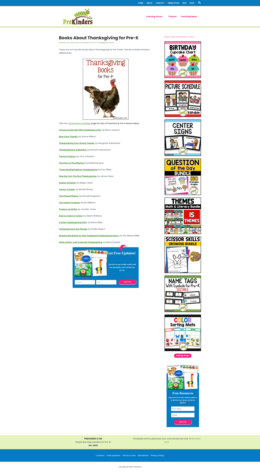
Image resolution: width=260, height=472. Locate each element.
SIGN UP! (127, 282)
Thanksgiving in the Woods (73, 229)
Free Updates (113, 455)
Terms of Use (129, 455)
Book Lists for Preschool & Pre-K (84, 42)
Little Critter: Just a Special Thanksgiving (80, 242)
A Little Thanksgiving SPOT (73, 222)
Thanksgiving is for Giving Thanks (76, 143)
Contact (100, 455)
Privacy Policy (157, 455)
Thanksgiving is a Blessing (72, 149)
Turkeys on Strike (68, 209)
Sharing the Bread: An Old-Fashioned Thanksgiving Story (89, 235)
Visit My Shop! (182, 355)
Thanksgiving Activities (79, 123)
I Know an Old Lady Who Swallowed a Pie (80, 130)
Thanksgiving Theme (105, 42)
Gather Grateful (67, 182)
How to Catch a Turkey (71, 215)
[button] (199, 3)
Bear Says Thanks (68, 136)
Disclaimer (143, 455)
